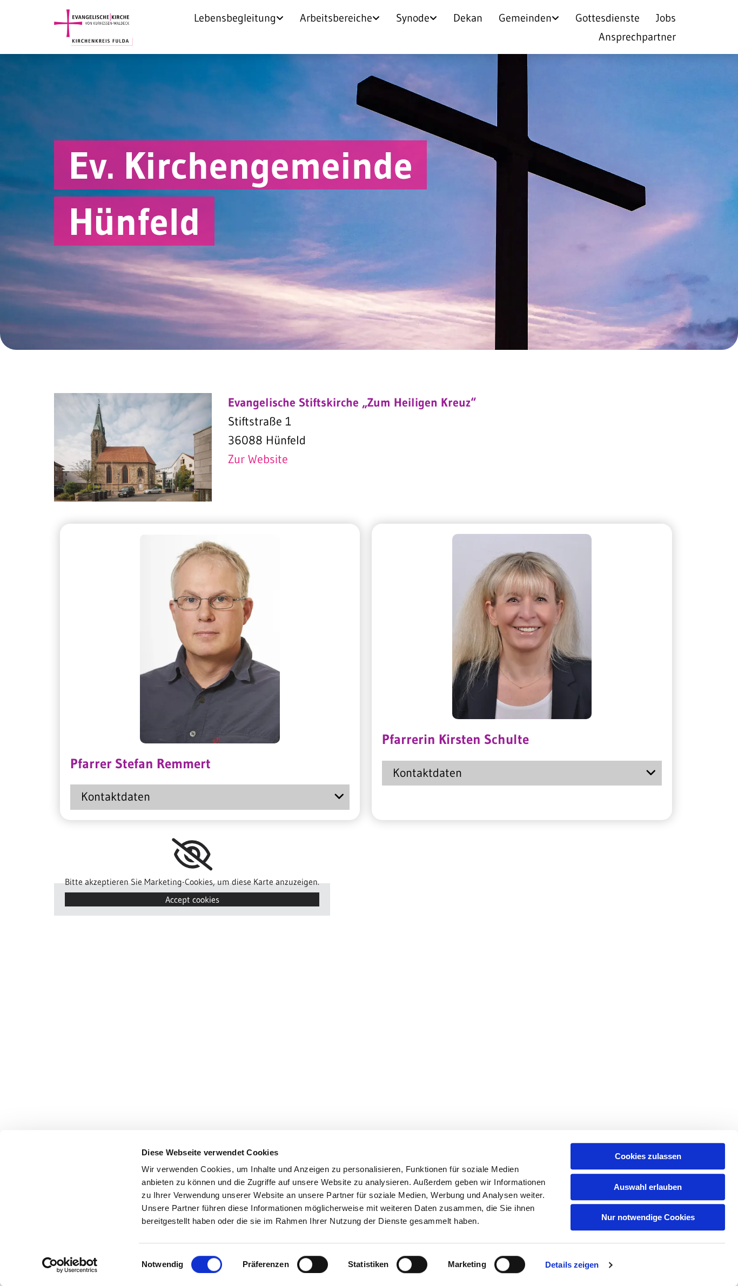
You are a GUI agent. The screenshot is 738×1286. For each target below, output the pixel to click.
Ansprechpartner (637, 36)
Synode (413, 17)
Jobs (666, 17)
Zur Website (258, 459)
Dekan (467, 17)
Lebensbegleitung (235, 17)
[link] (239, 17)
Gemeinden (525, 17)
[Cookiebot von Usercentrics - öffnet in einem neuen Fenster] (70, 1265)
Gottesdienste (607, 17)
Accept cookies (192, 899)
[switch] (312, 1264)
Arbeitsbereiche (336, 17)
